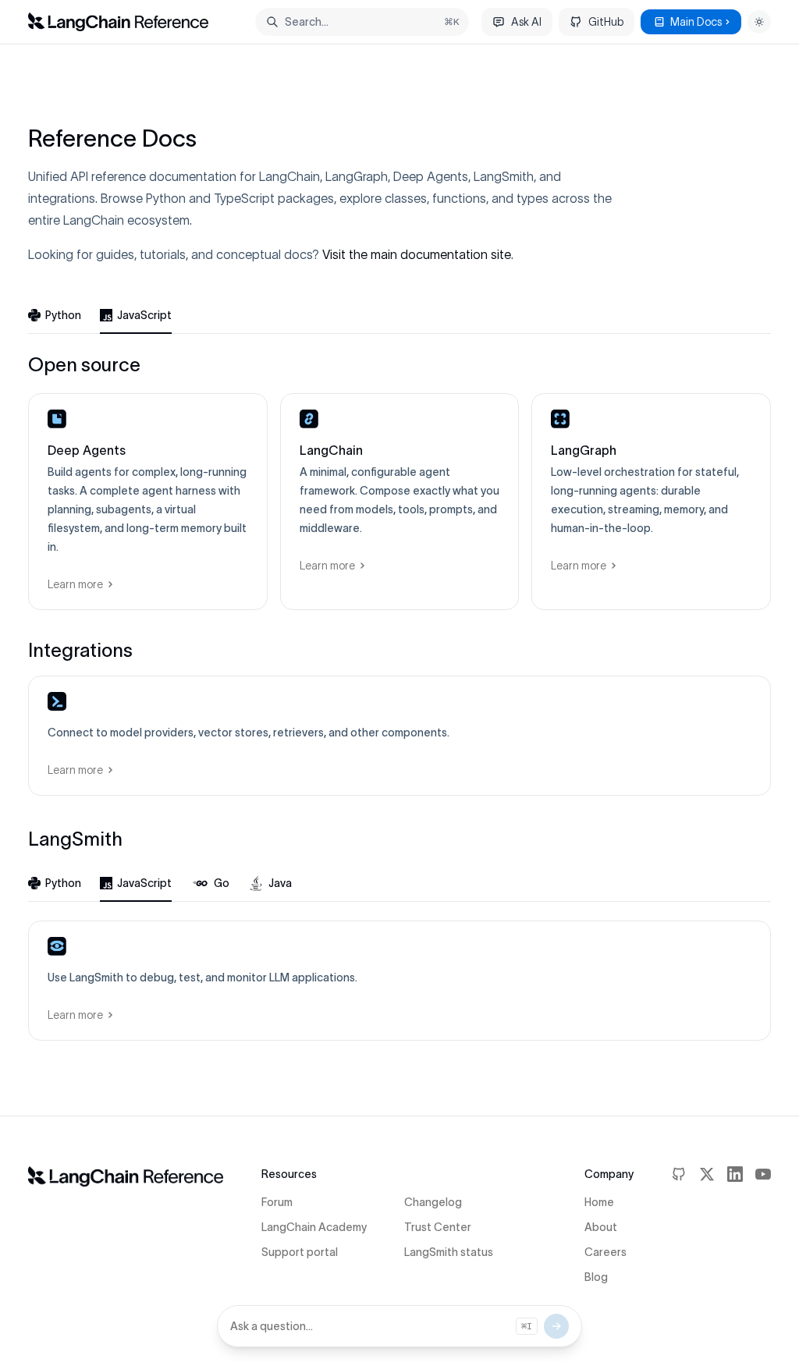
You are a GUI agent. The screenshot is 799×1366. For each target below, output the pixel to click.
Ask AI (526, 22)
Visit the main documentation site (416, 254)
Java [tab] (280, 883)
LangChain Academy (314, 1227)
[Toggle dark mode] (759, 22)
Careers (605, 1252)
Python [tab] (63, 315)
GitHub (605, 22)
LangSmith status (448, 1252)
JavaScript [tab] (144, 315)
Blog (596, 1277)
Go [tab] (221, 883)
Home (599, 1202)
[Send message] (556, 1326)
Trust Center (437, 1227)
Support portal (299, 1252)
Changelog (433, 1202)
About (600, 1227)
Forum (277, 1202)
